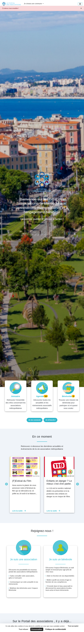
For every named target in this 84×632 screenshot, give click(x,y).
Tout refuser (23, 629)
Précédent (6, 484)
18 (46, 396)
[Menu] (80, 3)
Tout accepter (73, 626)
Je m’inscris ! (50, 420)
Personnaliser (36, 629)
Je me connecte (34, 420)
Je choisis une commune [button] (33, 3)
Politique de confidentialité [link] (55, 629)
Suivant (77, 484)
